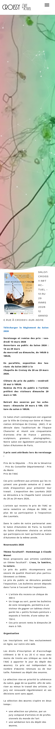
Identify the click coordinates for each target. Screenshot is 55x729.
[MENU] (47, 6)
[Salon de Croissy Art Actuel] (19, 13)
